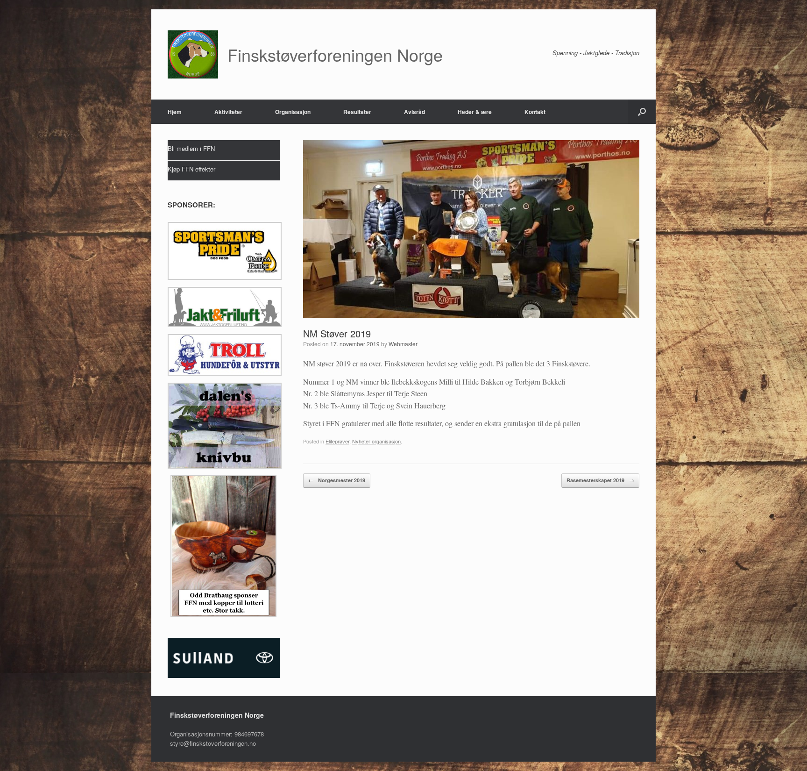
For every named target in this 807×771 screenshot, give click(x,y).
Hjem (175, 111)
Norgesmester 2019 (336, 480)
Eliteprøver (337, 441)
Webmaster (403, 344)
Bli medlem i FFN (191, 148)
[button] (642, 112)
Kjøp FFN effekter (191, 168)
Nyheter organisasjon (376, 441)
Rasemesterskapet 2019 (600, 480)
